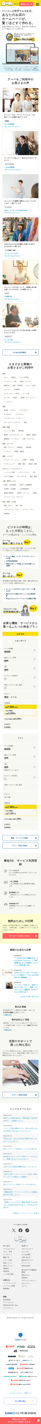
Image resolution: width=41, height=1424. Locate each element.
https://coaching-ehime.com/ (12, 213)
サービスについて (9, 1249)
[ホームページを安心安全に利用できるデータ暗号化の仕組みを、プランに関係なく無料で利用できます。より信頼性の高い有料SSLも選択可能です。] (34, 767)
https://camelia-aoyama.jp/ (11, 299)
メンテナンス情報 (9, 1286)
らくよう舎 (8, 339)
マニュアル (25, 1252)
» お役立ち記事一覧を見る (29, 996)
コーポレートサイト (16, 1393)
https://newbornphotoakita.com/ (13, 169)
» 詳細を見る (7, 1015)
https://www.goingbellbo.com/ (12, 256)
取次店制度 (7, 1299)
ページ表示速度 (8, 1274)
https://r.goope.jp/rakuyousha (12, 342)
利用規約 (24, 1278)
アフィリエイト (8, 1302)
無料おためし (25, 4)
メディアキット (8, 1308)
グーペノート (26, 1263)
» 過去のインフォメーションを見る (25, 1213)
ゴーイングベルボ (11, 253)
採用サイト (28, 1393)
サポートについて (27, 1249)
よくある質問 (26, 1254)
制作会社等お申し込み (10, 1305)
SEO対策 (6, 1271)
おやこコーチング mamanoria (15, 210)
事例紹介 (6, 1268)
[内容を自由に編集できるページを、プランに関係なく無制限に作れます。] (34, 650)
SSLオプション (8, 1266)
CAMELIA (8, 296)
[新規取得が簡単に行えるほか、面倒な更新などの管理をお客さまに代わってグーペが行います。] (34, 659)
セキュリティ (26, 1283)
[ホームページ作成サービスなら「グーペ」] (11, 4)
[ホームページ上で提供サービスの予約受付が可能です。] (34, 677)
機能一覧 (6, 1257)
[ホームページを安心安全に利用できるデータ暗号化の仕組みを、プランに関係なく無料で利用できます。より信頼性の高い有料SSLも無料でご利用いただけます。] (34, 668)
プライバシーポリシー (29, 1280)
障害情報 (6, 1288)
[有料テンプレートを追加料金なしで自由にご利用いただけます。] (34, 686)
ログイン (24, 1286)
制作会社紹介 (26, 1266)
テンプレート (7, 1254)
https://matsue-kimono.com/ (12, 126)
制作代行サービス (27, 1260)
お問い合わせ (26, 1257)
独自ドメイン (7, 1263)
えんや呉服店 (9, 124)
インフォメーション (9, 1283)
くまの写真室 (9, 167)
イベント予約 (7, 1260)
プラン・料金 (7, 1252)
